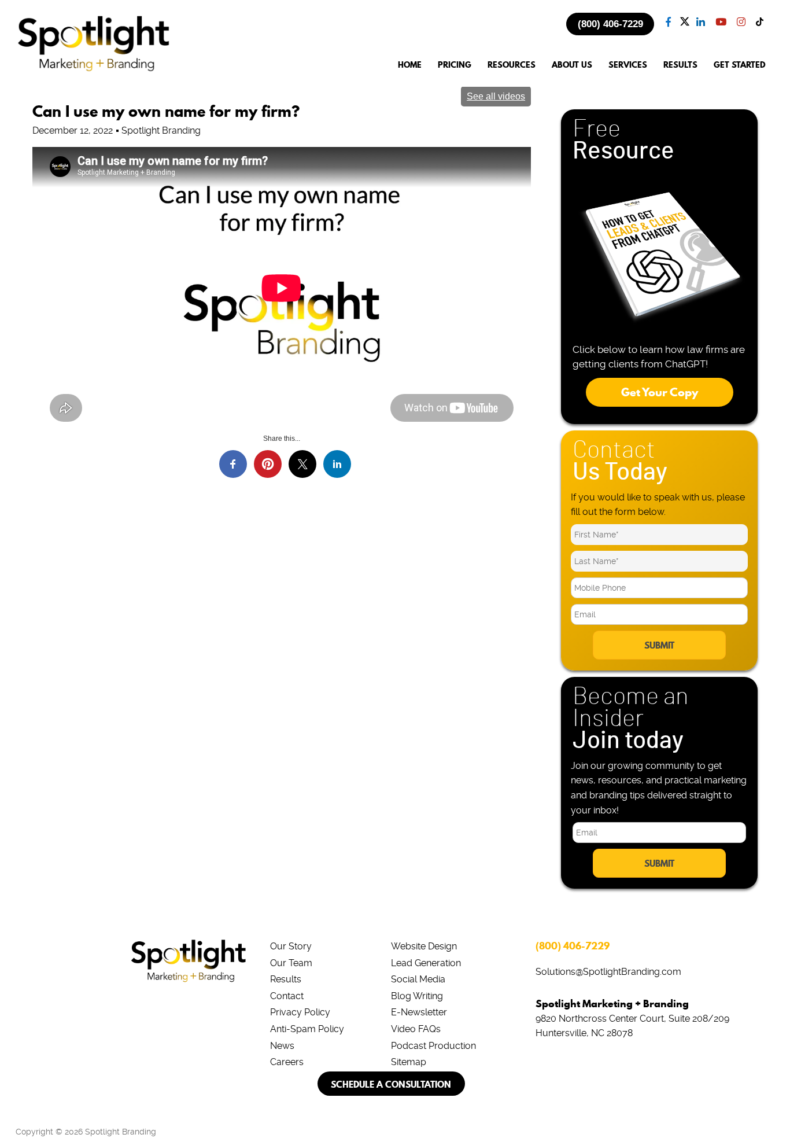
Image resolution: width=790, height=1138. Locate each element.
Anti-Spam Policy (307, 1028)
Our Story (291, 946)
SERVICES (627, 65)
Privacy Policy (300, 1012)
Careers (287, 1061)
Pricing (454, 65)
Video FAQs (416, 1028)
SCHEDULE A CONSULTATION (391, 1084)
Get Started (740, 65)
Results (285, 979)
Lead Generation (426, 962)
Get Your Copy (659, 392)
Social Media (418, 979)
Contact (287, 995)
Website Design (424, 946)
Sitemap (408, 1061)
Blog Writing (417, 995)
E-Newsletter (419, 1012)
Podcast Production (433, 1045)
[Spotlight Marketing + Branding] (93, 69)
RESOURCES (512, 65)
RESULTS (680, 65)
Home (410, 65)
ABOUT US (572, 65)
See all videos (496, 96)
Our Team (291, 962)
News (282, 1045)
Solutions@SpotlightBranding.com (608, 971)
